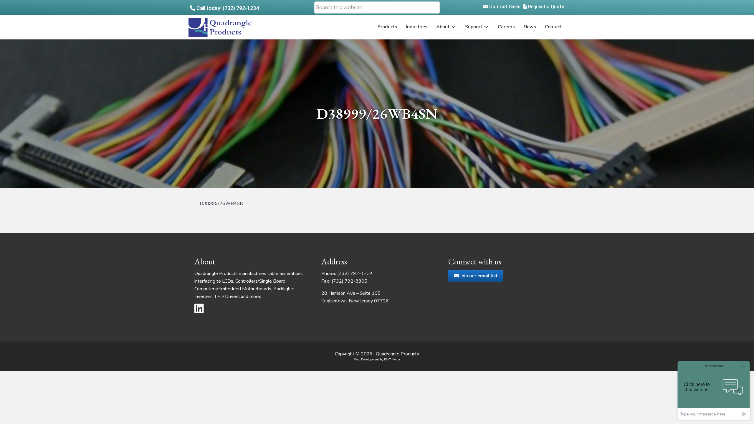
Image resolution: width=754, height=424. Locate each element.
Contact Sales (504, 6)
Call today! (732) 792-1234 (227, 8)
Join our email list (478, 276)
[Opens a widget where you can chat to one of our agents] (713, 390)
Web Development (366, 359)
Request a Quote (545, 6)
